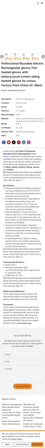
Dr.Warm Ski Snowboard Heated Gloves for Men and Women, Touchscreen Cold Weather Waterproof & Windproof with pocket (33, 425)
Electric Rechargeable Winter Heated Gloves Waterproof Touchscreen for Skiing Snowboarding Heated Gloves (11, 422)
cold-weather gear (24, 323)
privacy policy (16, 439)
